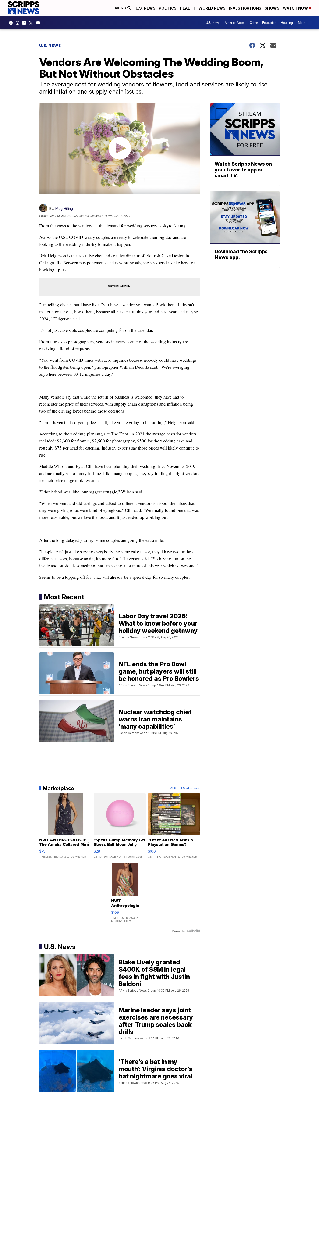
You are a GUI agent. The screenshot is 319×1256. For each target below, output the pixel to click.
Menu (121, 8)
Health (187, 8)
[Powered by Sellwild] (193, 930)
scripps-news (25, 23)
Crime (254, 22)
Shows (272, 8)
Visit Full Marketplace (185, 788)
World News (212, 8)
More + (303, 22)
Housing (287, 22)
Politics (168, 8)
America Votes (235, 22)
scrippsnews (12, 23)
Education (269, 22)
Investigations (245, 8)
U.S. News (146, 8)
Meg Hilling (64, 208)
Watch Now (296, 8)
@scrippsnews (39, 23)
